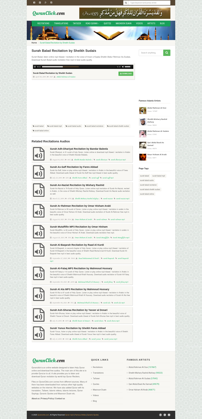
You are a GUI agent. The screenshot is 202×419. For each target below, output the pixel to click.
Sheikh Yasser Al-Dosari (81, 321)
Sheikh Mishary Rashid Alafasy (87, 198)
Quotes (107, 23)
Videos (139, 23)
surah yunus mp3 (110, 339)
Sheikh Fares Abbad (79, 178)
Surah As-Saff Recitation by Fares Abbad (74, 167)
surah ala (106, 303)
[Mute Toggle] (123, 67)
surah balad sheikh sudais (119, 126)
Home (34, 43)
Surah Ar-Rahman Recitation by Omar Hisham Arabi (80, 205)
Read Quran (91, 23)
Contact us (60, 398)
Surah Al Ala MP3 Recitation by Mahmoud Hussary (79, 289)
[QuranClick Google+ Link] (45, 2)
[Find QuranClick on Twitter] (164, 415)
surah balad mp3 (55, 126)
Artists (151, 23)
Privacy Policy (47, 398)
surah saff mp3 (108, 178)
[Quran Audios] (39, 158)
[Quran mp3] (143, 110)
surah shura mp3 (113, 321)
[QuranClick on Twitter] (40, 2)
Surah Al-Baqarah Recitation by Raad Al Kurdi (77, 245)
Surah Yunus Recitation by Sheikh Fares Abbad (78, 328)
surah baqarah (108, 258)
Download (127, 74)
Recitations (43, 23)
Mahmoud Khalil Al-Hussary (89, 282)
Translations (61, 23)
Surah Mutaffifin (102, 238)
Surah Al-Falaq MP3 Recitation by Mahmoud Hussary (81, 268)
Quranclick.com (43, 415)
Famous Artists (80, 415)
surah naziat (108, 198)
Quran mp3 (69, 415)
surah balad (39, 126)
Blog (162, 23)
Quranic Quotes (93, 415)
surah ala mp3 (119, 303)
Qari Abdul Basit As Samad (155, 144)
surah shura (98, 321)
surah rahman (101, 219)
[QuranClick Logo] (49, 13)
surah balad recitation (94, 126)
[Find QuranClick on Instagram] (51, 2)
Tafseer (77, 23)
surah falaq (108, 282)
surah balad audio (74, 126)
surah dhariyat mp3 (118, 160)
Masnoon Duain (123, 23)
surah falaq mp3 (122, 282)
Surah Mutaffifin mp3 (120, 238)
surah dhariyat (101, 160)
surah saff (95, 178)
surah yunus (96, 339)
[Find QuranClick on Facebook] (34, 2)
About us (36, 398)
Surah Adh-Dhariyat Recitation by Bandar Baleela (79, 148)
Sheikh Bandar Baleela (83, 160)
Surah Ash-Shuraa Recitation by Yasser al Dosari (78, 310)
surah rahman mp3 (117, 219)
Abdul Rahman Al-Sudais (66, 77)
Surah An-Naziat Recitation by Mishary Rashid (77, 185)
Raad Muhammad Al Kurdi (89, 258)
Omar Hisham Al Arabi (83, 219)
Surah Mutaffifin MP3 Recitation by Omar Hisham (79, 226)
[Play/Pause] (35, 67)
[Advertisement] (83, 100)
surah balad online (41, 131)
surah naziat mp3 (122, 198)
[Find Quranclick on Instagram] (169, 415)
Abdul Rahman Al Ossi (156, 108)
